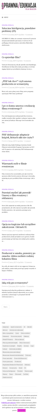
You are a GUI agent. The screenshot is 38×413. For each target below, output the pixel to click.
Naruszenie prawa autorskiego (11, 352)
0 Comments (29, 34)
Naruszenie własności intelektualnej (13, 355)
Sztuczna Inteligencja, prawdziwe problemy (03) (19, 30)
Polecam (28, 355)
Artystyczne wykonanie (16, 330)
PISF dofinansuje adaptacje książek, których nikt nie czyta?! (18, 136)
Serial (20, 368)
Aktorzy (5, 330)
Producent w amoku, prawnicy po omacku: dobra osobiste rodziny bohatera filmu (18, 256)
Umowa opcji (28, 371)
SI (25, 368)
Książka (19, 346)
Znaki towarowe (7, 377)
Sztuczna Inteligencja (9, 371)
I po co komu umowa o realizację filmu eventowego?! (18, 107)
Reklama (27, 365)
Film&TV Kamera (8, 339)
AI (24, 327)
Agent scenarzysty (16, 327)
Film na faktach (19, 339)
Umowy (5, 374)
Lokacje (5, 349)
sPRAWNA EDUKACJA (8, 25)
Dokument (6, 336)
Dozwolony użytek (16, 336)
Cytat (17, 333)
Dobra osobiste (25, 333)
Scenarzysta (13, 368)
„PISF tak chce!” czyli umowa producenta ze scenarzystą (16, 82)
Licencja (26, 346)
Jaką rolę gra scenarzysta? (15, 282)
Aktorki (29, 327)
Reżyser (5, 368)
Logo (32, 346)
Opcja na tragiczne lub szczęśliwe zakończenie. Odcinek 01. (19, 226)
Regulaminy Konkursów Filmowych (13, 365)
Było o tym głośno (8, 333)
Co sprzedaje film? (11, 57)
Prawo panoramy (8, 361)
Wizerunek (18, 374)
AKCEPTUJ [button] (22, 410)
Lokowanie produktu (15, 349)
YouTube (25, 374)
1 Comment (27, 141)
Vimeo (11, 374)
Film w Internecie (25, 343)
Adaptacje (6, 327)
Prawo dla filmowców (20, 358)
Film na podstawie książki (10, 343)
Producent (18, 361)
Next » (6, 307)
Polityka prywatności (8, 403)
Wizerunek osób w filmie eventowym (14, 165)
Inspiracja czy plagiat (9, 346)
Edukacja (26, 336)
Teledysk (20, 371)
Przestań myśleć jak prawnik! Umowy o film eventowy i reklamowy (16, 195)
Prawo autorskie (7, 358)
